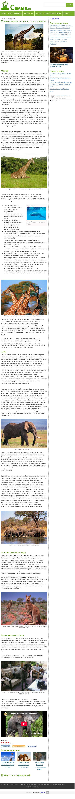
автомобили (60, 25)
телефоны (63, 41)
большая (52, 28)
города (59, 30)
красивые (57, 35)
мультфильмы (60, 37)
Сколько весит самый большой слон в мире (23, 765)
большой (66, 28)
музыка (52, 37)
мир (69, 35)
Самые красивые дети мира (60, 66)
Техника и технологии (52, 13)
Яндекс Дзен (54, 18)
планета (68, 37)
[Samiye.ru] (16, 5)
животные (63, 32)
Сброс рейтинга (2, 742)
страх (57, 41)
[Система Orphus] (61, 101)
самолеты (58, 39)
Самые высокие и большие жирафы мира (7, 765)
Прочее (66, 13)
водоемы (53, 30)
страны (52, 41)
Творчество (28, 13)
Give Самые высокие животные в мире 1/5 (3, 742)
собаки (64, 39)
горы (64, 30)
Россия (52, 25)
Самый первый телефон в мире (61, 82)
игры (69, 32)
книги (51, 35)
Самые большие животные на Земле (36, 223)
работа (52, 39)
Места (38, 13)
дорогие (52, 32)
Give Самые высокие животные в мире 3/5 (7, 742)
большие (59, 28)
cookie (43, 792)
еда (57, 32)
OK (47, 792)
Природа (17, 13)
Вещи (10, 13)
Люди (3, 13)
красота (64, 35)
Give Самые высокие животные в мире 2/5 (5, 742)
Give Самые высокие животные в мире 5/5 (10, 742)
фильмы (53, 44)
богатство (68, 25)
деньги (69, 30)
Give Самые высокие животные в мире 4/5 (8, 742)
